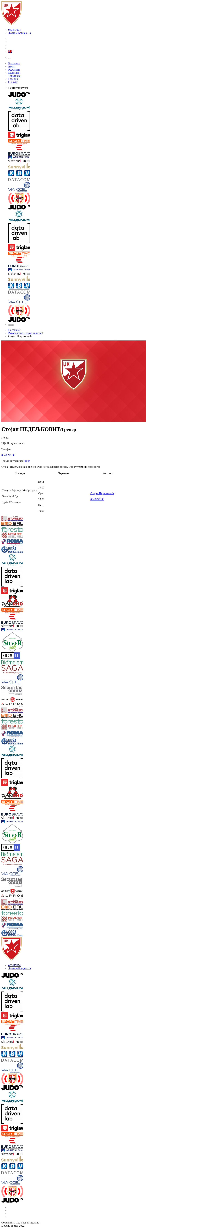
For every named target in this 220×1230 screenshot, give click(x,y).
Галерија (13, 78)
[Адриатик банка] (113, 157)
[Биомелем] (19, 662)
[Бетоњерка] (19, 519)
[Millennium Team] (113, 104)
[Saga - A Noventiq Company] (19, 669)
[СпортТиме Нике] (113, 142)
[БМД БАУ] (19, 524)
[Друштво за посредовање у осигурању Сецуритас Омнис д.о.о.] (19, 691)
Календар (13, 72)
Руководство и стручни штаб (25, 333)
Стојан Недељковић (102, 493)
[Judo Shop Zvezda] (9, 325)
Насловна (14, 63)
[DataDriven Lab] (113, 121)
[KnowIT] (19, 656)
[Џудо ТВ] (113, 95)
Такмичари (14, 75)
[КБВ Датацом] (113, 176)
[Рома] (19, 542)
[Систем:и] (113, 161)
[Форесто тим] (19, 529)
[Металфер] (19, 535)
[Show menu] (9, 58)
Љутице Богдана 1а (19, 32)
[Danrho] (19, 601)
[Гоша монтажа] (19, 549)
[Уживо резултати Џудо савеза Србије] (113, 199)
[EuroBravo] (113, 150)
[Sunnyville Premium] (113, 166)
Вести (11, 66)
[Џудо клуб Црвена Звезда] (11, 23)
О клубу (13, 82)
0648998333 (8, 455)
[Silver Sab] (19, 642)
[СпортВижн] (19, 700)
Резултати (14, 69)
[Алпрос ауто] (19, 705)
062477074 (14, 29)
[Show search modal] (12, 325)
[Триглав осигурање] (113, 135)
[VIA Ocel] (113, 187)
